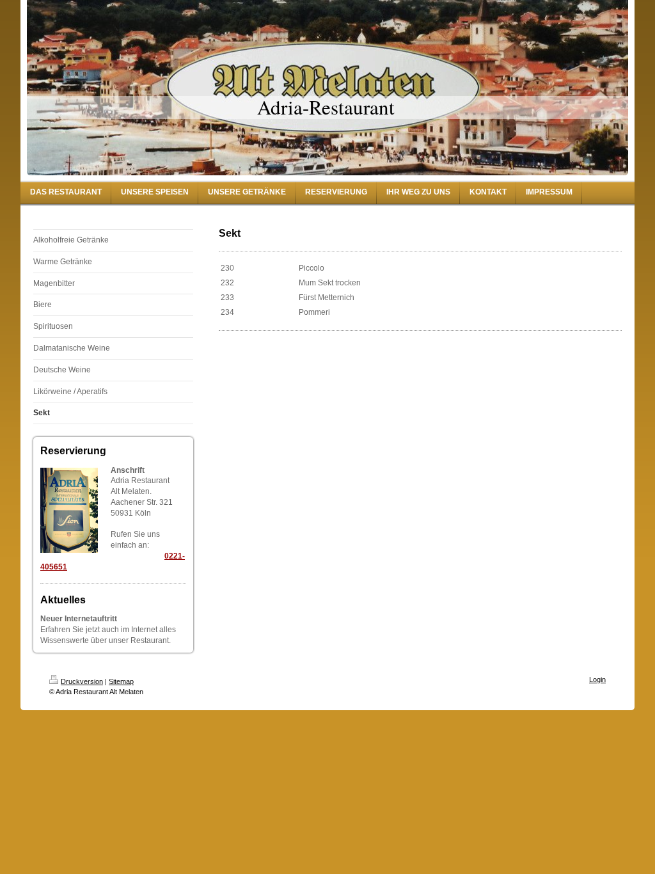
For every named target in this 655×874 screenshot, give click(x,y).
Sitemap (121, 681)
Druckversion (82, 681)
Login (597, 679)
